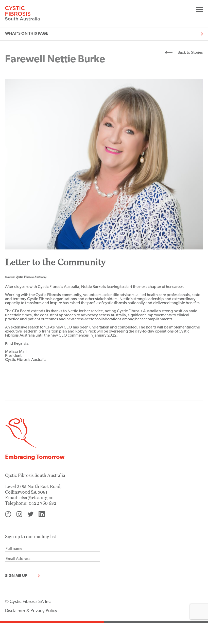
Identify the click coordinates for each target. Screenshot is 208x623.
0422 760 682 (42, 503)
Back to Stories (190, 53)
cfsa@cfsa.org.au (37, 497)
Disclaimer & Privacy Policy (31, 611)
